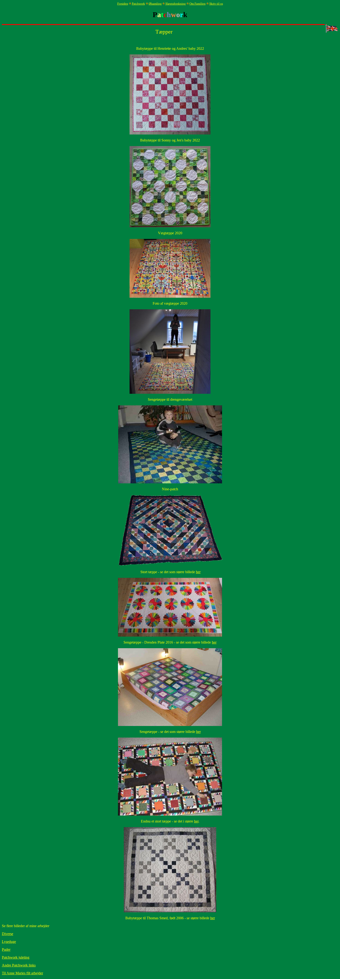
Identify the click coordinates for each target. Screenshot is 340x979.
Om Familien (197, 3)
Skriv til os (216, 3)
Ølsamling (155, 3)
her (198, 572)
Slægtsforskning (175, 3)
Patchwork (138, 3)
